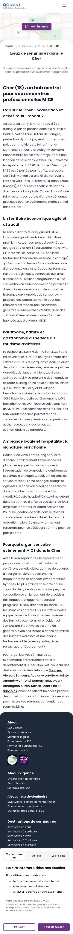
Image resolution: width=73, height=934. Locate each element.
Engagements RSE (19, 741)
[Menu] (64, 6)
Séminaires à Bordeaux (22, 831)
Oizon (25, 686)
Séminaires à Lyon (19, 836)
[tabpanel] (36, 888)
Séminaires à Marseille (21, 845)
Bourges (55, 670)
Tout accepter (54, 927)
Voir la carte (39, 26)
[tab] (14, 856)
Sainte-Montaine (44, 686)
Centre (41, 46)
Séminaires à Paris (19, 827)
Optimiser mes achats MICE (25, 811)
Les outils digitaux (18, 788)
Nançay (38, 681)
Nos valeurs (14, 728)
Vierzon (8, 675)
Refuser (19, 927)
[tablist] (36, 856)
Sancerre (22, 675)
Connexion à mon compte (24, 806)
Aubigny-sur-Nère (44, 675)
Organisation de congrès (23, 779)
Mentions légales (18, 737)
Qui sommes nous (19, 732)
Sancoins (10, 691)
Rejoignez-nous (17, 750)
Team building (16, 783)
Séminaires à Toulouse (22, 840)
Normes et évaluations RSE (24, 746)
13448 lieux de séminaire (19, 46)
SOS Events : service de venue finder (31, 802)
